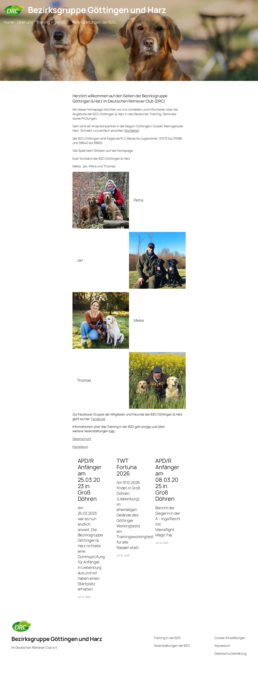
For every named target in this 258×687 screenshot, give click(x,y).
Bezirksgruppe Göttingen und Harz (97, 9)
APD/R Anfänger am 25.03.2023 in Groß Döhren (90, 480)
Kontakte (131, 130)
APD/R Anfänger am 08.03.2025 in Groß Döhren (167, 480)
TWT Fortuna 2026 (127, 467)
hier (148, 426)
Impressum (80, 447)
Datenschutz (81, 439)
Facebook (98, 419)
